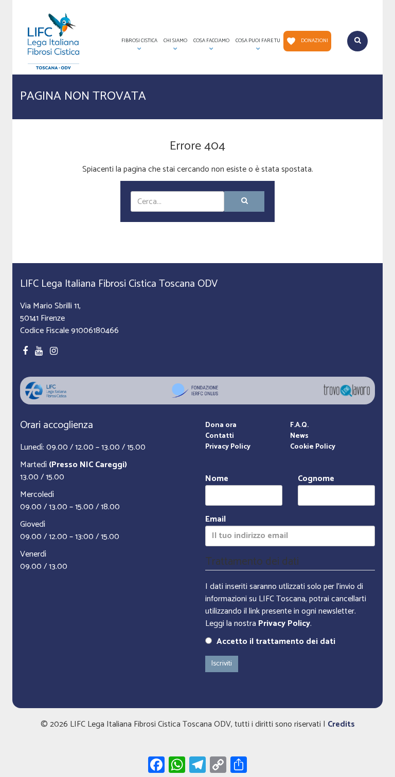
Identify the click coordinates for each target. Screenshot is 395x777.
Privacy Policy (227, 446)
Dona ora (221, 425)
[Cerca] (244, 201)
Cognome (316, 479)
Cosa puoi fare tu (256, 43)
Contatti (219, 436)
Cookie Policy (312, 446)
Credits (341, 724)
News (299, 436)
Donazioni (314, 40)
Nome (216, 479)
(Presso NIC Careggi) (88, 465)
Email (215, 519)
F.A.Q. (299, 425)
